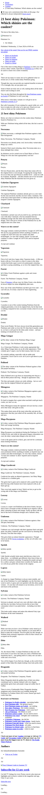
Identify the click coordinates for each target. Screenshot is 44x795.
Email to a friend (10, 63)
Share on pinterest (11, 59)
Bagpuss (9, 282)
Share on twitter (10, 57)
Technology (9, 4)
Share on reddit (10, 61)
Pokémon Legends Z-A (9, 101)
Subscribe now (6, 781)
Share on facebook (11, 55)
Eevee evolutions (18, 539)
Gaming (8, 6)
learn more (26, 14)
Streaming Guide (15, 738)
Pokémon (27, 67)
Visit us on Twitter (11, 754)
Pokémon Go (29, 69)
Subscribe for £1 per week (15, 769)
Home (7, 2)
